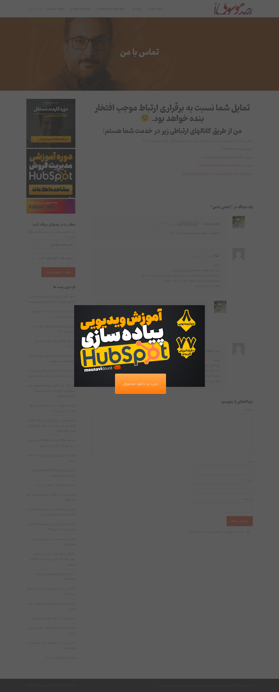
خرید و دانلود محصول (140, 383)
